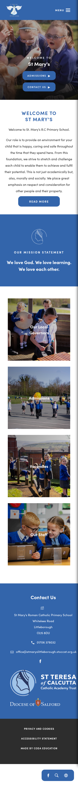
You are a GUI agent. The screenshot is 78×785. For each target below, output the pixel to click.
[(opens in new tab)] (43, 695)
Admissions (36, 75)
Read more (39, 201)
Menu (59, 10)
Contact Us (37, 87)
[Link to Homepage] (14, 10)
